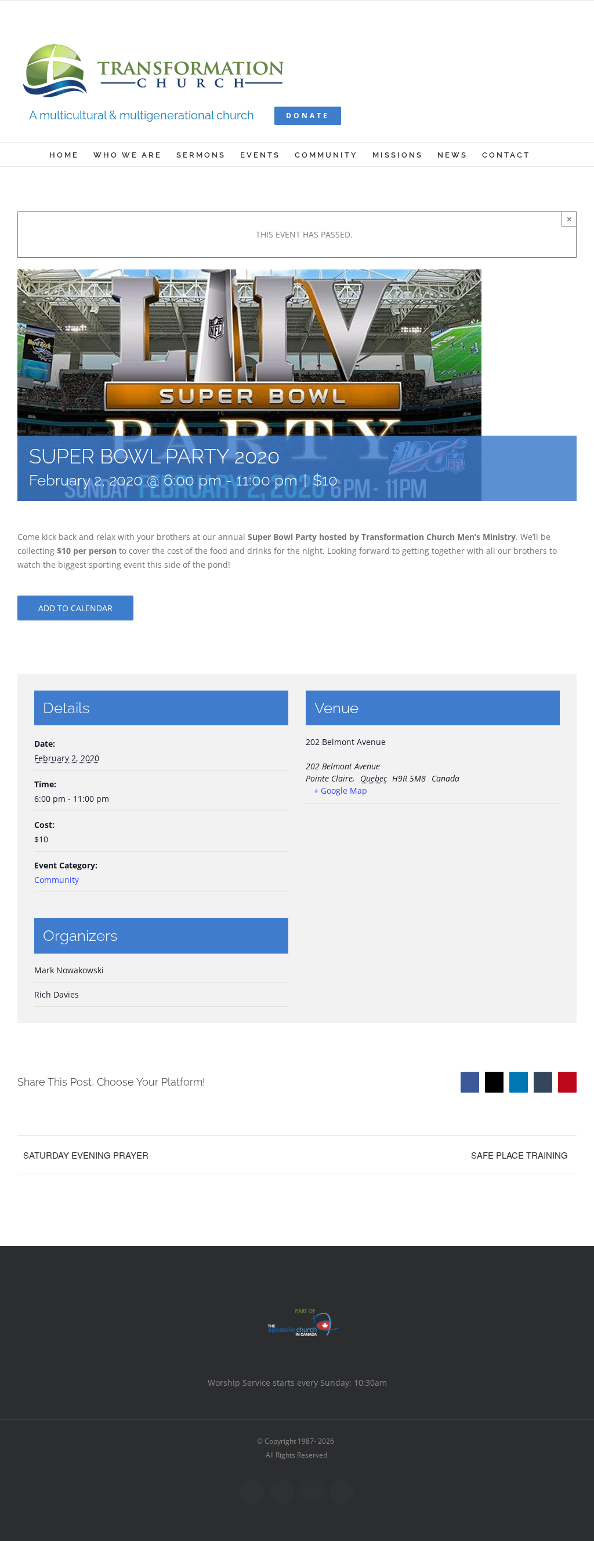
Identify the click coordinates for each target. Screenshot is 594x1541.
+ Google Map (340, 790)
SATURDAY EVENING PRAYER (85, 1155)
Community (56, 879)
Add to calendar (75, 608)
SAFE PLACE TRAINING (519, 1155)
